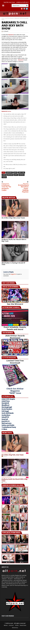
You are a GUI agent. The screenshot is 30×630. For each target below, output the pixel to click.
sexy (16, 174)
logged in (13, 274)
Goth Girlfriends (8, 413)
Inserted (5, 419)
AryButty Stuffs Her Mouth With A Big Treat (14, 240)
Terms (17, 625)
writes (9, 111)
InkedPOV (5, 417)
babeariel (9, 172)
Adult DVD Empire (8, 399)
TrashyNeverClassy (9, 427)
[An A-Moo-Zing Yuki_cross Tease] (15, 208)
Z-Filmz (4, 429)
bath (15, 172)
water (4, 177)
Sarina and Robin (8, 425)
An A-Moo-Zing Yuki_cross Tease (13, 218)
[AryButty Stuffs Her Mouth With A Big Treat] (15, 229)
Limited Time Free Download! (15, 361)
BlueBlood (5, 405)
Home (3, 18)
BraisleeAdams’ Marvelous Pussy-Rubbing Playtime (23, 188)
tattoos (21, 174)
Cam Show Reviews (9, 18)
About (6, 625)
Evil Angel (5, 411)
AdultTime (6, 401)
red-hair (10, 174)
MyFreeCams (6, 423)
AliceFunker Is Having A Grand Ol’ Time (13, 263)
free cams (21, 172)
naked (4, 174)
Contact (11, 625)
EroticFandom (7, 409)
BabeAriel (11, 34)
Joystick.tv (6, 421)
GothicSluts (6, 415)
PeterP (6, 31)
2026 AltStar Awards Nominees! (15, 336)
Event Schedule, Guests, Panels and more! (15, 328)
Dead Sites (23, 625)
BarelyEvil (5, 403)
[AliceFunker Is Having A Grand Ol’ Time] (15, 253)
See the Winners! (15, 304)
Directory (15, 627)
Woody (5, 456)
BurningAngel (7, 407)
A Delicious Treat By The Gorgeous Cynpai (6, 187)
